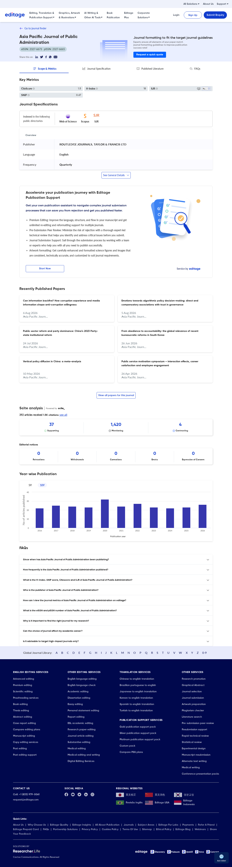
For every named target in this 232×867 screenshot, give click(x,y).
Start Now (45, 268)
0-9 (204, 652)
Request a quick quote (149, 54)
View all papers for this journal (116, 395)
